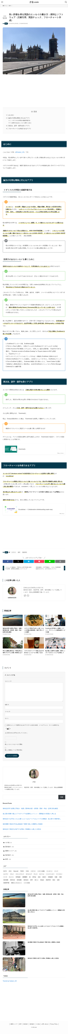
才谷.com (34, 2)
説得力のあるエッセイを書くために (21, 123)
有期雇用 (50, 877)
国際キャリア (10, 851)
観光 (54, 880)
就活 (39, 877)
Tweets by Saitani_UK (10, 981)
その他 (8, 842)
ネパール (41, 874)
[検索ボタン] (66, 2)
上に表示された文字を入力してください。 (16, 733)
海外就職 (5, 880)
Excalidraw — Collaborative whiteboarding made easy (36, 509)
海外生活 (12, 880)
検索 (61, 797)
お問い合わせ (44, 1024)
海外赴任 (26, 880)
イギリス (13, 552)
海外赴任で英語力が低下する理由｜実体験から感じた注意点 (22, 829)
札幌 (56, 877)
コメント (8, 681)
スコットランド (20, 874)
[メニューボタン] (2, 2)
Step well (15, 871)
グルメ (12, 874)
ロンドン (11, 877)
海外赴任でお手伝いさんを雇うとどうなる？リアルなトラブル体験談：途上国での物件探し (32, 819)
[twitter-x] (28, 595)
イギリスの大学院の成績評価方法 (21, 120)
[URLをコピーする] (60, 561)
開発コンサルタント (16, 882)
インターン (49, 871)
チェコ (35, 874)
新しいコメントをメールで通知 (13, 744)
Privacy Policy (54, 1024)
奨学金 (34, 877)
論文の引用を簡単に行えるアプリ (19, 118)
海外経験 (19, 880)
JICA (10, 871)
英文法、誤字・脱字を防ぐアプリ (19, 125)
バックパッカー (50, 874)
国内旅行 (9, 846)
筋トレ (36, 880)
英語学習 (24, 552)
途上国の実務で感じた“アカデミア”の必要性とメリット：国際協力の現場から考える (29, 813)
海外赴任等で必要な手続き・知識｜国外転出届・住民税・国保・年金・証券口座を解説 (30, 808)
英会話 (42, 880)
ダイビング (29, 874)
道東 (58, 880)
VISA (27, 871)
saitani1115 (12, 597)
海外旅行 (9, 855)
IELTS (5, 871)
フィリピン (59, 874)
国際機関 (24, 877)
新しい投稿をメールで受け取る (13, 750)
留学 (6, 23)
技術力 (44, 877)
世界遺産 (18, 877)
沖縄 (60, 877)
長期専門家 (6, 882)
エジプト (5, 874)
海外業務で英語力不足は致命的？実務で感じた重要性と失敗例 (22, 824)
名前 (7, 704)
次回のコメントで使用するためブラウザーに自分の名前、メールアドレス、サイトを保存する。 (33, 725)
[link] (25, 595)
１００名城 (27, 882)
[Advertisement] (34, 89)
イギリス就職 (41, 871)
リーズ (5, 877)
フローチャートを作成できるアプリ (19, 128)
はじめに (11, 115)
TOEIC (22, 871)
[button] (8, 561)
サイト (7, 718)
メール (7, 711)
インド (56, 871)
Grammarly (22, 449)
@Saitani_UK (19, 152)
